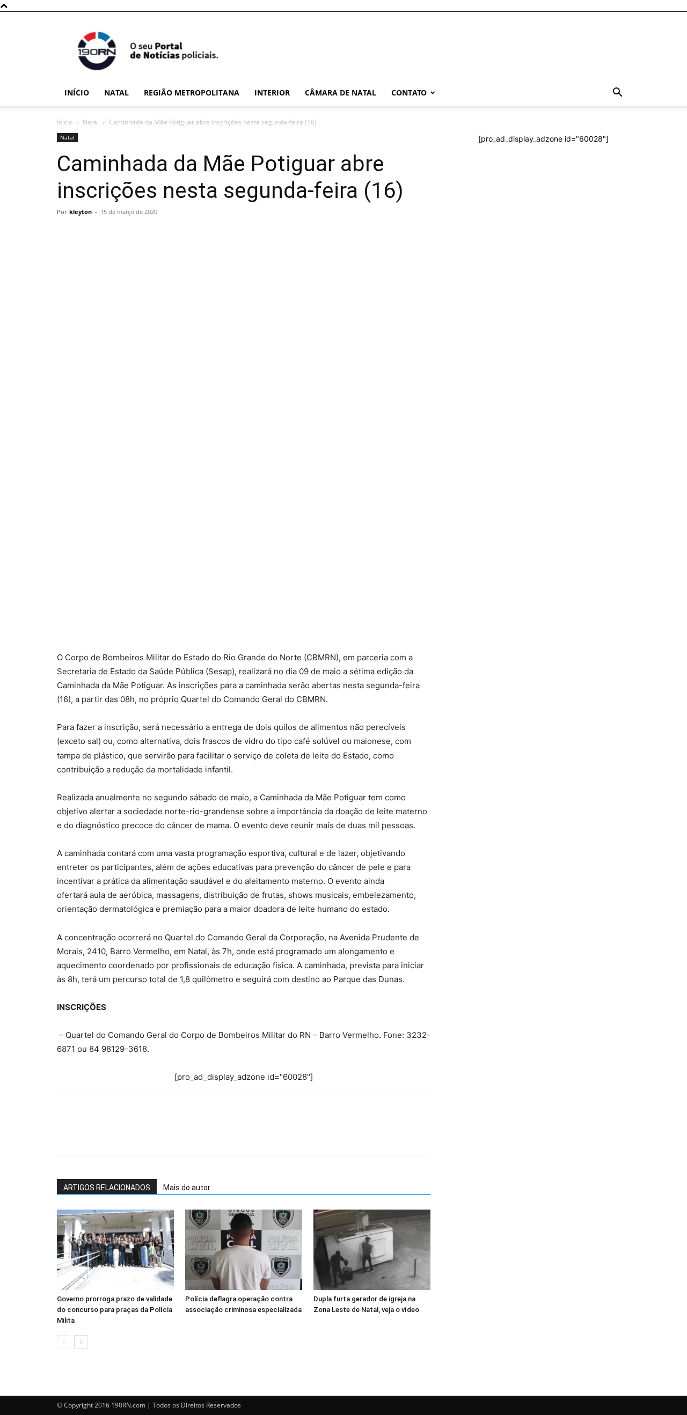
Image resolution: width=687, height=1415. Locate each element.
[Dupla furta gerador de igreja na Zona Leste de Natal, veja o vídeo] (371, 1250)
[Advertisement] (243, 300)
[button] (617, 94)
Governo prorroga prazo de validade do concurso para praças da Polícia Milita (114, 1309)
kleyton (80, 212)
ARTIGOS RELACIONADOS (106, 1187)
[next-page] (80, 1341)
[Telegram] (141, 391)
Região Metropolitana (191, 92)
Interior (272, 92)
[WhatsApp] (67, 391)
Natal (116, 92)
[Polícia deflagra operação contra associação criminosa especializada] (243, 1250)
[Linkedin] (166, 391)
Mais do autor (186, 1187)
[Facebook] (92, 391)
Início (76, 92)
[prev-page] (63, 1341)
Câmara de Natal (340, 92)
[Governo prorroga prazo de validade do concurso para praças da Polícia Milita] (115, 1250)
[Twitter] (117, 391)
